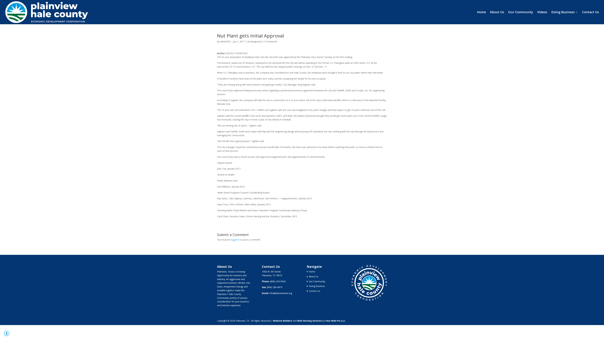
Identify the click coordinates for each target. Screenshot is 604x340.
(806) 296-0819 (274, 287)
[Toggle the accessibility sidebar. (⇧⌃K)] (6, 333)
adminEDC (225, 41)
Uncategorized (254, 41)
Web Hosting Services (309, 320)
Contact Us (590, 12)
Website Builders (282, 320)
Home (481, 12)
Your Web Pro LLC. (335, 320)
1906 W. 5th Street (271, 271)
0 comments (270, 41)
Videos (542, 12)
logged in (235, 239)
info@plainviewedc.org (280, 293)
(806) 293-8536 (278, 281)
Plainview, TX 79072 (272, 275)
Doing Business (563, 12)
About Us (497, 12)
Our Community (520, 12)
